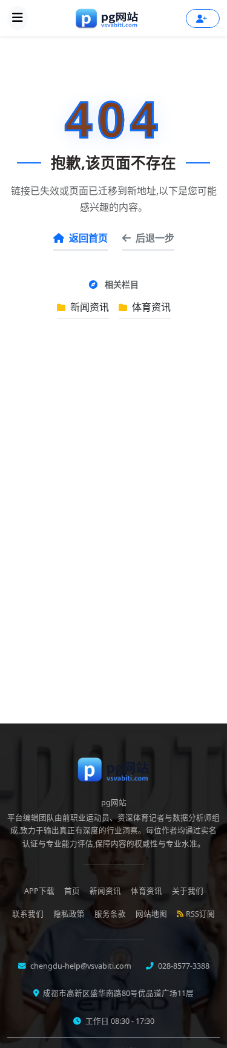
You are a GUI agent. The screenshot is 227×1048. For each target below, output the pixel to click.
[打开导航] (17, 18)
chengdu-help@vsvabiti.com (79, 966)
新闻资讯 (88, 307)
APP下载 (39, 891)
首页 (72, 891)
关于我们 (187, 891)
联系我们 (28, 914)
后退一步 (155, 238)
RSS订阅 (200, 914)
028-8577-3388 (182, 966)
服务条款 (110, 914)
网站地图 (151, 914)
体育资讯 (150, 307)
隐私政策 (69, 914)
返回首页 (88, 238)
